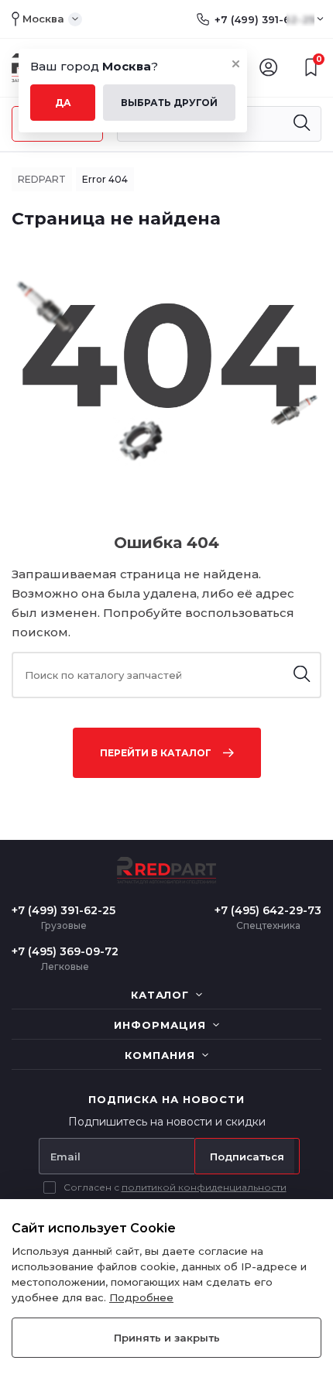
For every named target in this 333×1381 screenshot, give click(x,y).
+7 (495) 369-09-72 (65, 951)
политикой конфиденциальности (204, 1187)
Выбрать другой (169, 102)
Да (63, 102)
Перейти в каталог (155, 753)
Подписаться (247, 1156)
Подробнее (141, 1297)
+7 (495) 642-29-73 (268, 910)
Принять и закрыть (167, 1337)
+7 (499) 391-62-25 (264, 19)
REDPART (42, 179)
